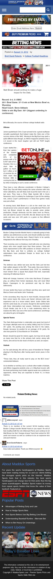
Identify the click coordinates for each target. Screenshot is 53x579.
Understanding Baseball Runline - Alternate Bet (25, 518)
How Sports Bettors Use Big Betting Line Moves (25, 514)
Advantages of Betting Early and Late (21, 506)
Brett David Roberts (13, 56)
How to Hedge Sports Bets (16, 510)
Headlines (43, 56)
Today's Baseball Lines (21, 550)
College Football (32, 56)
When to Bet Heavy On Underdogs (20, 523)
